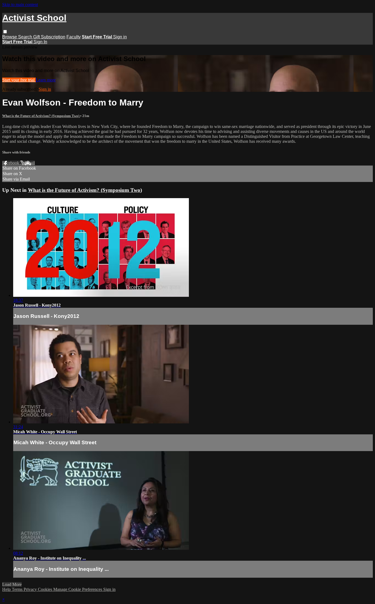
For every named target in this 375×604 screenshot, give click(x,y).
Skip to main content (20, 4)
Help (7, 589)
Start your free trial (19, 80)
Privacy (31, 589)
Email (30, 163)
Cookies (45, 589)
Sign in (120, 37)
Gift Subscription (49, 37)
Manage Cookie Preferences (78, 589)
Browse (10, 37)
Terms (18, 589)
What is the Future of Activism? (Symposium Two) (41, 116)
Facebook (11, 163)
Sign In (40, 41)
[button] (5, 31)
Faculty (73, 37)
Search (25, 37)
